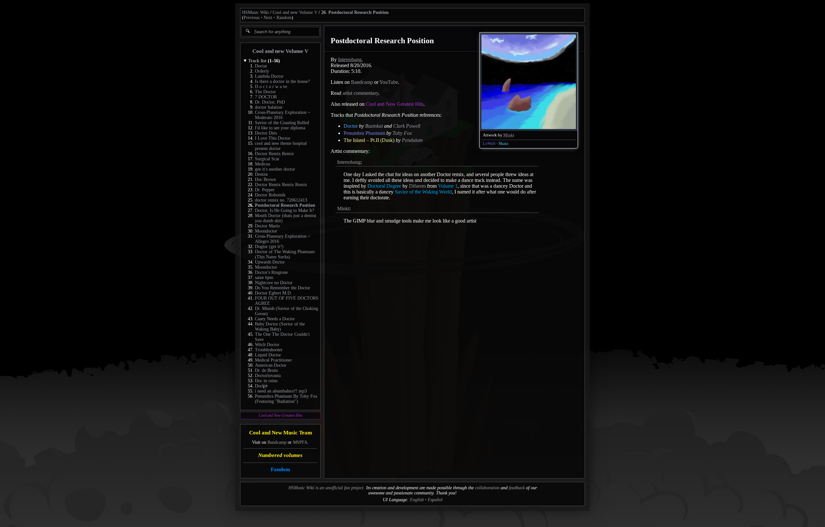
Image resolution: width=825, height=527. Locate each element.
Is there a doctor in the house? (282, 81)
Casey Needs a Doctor (275, 318)
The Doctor (265, 91)
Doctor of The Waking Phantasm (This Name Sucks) (285, 254)
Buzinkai (374, 126)
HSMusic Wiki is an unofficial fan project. (326, 487)
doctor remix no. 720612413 (281, 200)
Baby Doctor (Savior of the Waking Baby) (280, 327)
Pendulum (412, 140)
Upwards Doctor (270, 262)
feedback (517, 487)
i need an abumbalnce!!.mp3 (281, 391)
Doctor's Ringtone (271, 272)
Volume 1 (448, 186)
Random (284, 17)
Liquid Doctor (268, 355)
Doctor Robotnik (270, 195)
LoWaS (489, 143)
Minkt (508, 135)
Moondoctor (266, 231)
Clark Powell (406, 126)
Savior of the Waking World (423, 191)
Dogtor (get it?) (269, 246)
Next (268, 17)
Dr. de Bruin (266, 370)
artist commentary (360, 93)
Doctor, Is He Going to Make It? (284, 210)
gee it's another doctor (275, 169)
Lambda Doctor (269, 76)
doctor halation (268, 107)
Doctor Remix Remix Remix (281, 184)
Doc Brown (265, 179)
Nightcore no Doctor (274, 282)
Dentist (261, 174)
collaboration (487, 487)
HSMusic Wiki (255, 12)
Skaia (503, 143)
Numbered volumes (280, 455)
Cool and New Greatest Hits (280, 415)
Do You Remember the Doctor (282, 287)
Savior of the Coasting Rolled (282, 122)
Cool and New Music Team (280, 433)
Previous (251, 17)
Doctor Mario (267, 226)
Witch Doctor (267, 344)
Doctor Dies (266, 133)
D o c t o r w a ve (271, 86)
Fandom (280, 469)
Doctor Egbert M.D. (273, 293)
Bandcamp (276, 442)
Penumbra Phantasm (364, 133)
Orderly (262, 71)
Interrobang (350, 59)
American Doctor (270, 365)
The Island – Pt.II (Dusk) (369, 140)
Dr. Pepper (265, 189)
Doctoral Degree (384, 186)
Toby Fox (402, 133)
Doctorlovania (268, 375)
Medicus (262, 164)
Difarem (417, 186)
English (417, 499)
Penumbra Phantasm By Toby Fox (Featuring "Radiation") (286, 399)
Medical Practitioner (273, 360)
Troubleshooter (269, 349)
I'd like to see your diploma (280, 127)
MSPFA (300, 442)
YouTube (388, 82)
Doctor (351, 126)
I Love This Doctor (272, 138)
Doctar (261, 66)
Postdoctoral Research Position (358, 12)
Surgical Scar (267, 158)
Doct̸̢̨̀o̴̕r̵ (261, 385)
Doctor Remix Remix (274, 153)
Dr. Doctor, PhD (270, 102)
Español (435, 499)
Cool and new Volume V (295, 12)
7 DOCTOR (266, 96)
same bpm (264, 277)
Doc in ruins (266, 380)
